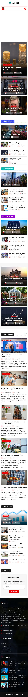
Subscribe (14, 591)
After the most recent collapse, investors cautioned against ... (16, 151)
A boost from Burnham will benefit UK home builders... (14, 109)
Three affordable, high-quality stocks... (12, 455)
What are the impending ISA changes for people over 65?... (16, 190)
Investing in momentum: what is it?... (12, 134)
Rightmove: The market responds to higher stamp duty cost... (18, 536)
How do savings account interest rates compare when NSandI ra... (17, 206)
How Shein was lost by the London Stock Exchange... (14, 89)
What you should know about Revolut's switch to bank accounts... (13, 181)
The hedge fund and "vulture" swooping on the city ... (16, 669)
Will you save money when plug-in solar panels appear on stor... (14, 228)
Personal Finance (6, 407)
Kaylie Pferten (14, 146)
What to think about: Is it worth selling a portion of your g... (17, 143)
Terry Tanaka (10, 112)
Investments (14, 106)
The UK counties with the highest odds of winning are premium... (17, 676)
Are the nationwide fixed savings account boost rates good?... (17, 254)
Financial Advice (6, 373)
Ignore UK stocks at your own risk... (17, 559)
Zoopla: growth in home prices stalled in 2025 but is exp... (16, 528)
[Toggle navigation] (3, 8)
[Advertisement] (14, 25)
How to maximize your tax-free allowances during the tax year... (17, 246)
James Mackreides (9, 72)
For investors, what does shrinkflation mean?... (15, 159)
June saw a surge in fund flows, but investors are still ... (12, 518)
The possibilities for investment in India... (14, 279)
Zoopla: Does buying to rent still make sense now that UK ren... (17, 662)
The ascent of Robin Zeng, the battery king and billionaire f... (17, 683)
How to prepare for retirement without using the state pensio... (17, 238)
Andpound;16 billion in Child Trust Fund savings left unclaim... (17, 198)
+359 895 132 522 (7, 630)
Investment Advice (7, 64)
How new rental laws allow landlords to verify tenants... (16, 552)
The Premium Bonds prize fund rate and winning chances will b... (12, 389)
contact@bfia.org (7, 633)
